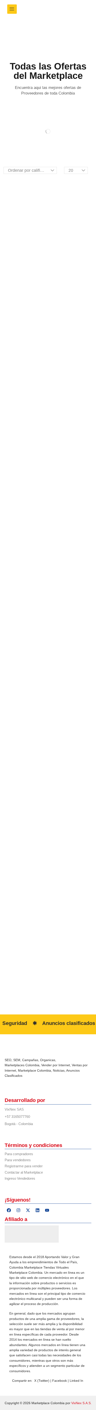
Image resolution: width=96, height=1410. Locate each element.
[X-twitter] (28, 1210)
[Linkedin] (37, 1210)
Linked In (76, 1380)
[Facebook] (9, 1210)
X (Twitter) (41, 1380)
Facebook (60, 1380)
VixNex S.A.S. (81, 1403)
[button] (12, 9)
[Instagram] (18, 1210)
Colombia (32, 1065)
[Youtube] (47, 1210)
